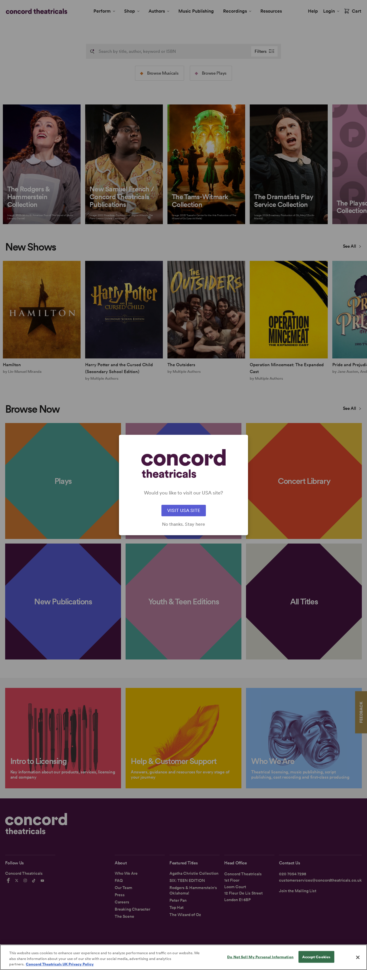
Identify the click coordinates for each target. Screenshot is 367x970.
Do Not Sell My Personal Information (260, 957)
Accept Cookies (316, 957)
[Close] (358, 957)
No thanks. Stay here (183, 524)
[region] (183, 957)
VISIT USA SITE (183, 510)
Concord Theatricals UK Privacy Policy (60, 964)
